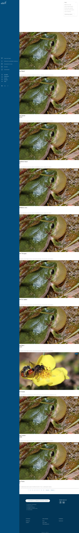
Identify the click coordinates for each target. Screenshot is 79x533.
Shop (5, 81)
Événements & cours (8, 64)
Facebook (60, 502)
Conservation (6, 69)
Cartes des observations (69, 9)
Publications (6, 76)
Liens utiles (44, 522)
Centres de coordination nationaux (11, 61)
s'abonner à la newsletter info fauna (38, 500)
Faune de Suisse (7, 58)
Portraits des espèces (68, 8)
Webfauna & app (67, 4)
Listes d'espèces (67, 11)
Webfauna (28, 520)
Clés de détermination (68, 6)
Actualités (6, 74)
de (5, 85)
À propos (6, 79)
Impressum (61, 520)
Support (27, 522)
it (7, 85)
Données (6, 66)
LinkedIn (63, 502)
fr (1, 85)
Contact (5, 78)
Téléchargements (45, 524)
